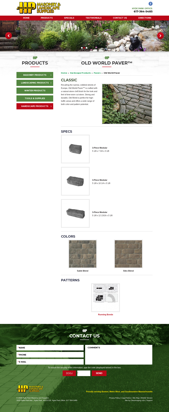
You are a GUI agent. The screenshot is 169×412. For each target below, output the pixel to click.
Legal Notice (126, 398)
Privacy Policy (114, 398)
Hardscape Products (34, 106)
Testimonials (94, 18)
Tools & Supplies (35, 98)
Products (47, 18)
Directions (144, 18)
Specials (69, 18)
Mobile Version (147, 398)
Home (26, 18)
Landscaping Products (35, 83)
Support (149, 400)
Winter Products (34, 90)
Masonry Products (34, 75)
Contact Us (120, 18)
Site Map (136, 398)
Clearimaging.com (138, 400)
